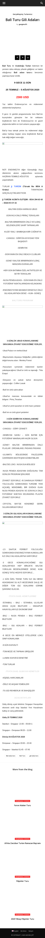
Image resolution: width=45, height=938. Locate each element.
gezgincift (23, 24)
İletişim (31, 931)
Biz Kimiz (23, 931)
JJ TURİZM (16, 186)
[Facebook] (17, 57)
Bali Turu (22, 756)
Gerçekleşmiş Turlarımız (22, 14)
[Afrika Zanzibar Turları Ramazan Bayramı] (22, 825)
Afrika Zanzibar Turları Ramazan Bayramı (22, 843)
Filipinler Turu (22, 881)
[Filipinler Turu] (22, 863)
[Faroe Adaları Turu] (22, 787)
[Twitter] (22, 57)
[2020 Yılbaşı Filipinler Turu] (22, 901)
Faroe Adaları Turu (22, 805)
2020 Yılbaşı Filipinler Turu (22, 919)
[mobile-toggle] (4, 3)
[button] (42, 3)
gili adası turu (34, 756)
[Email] (28, 57)
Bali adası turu (10, 756)
